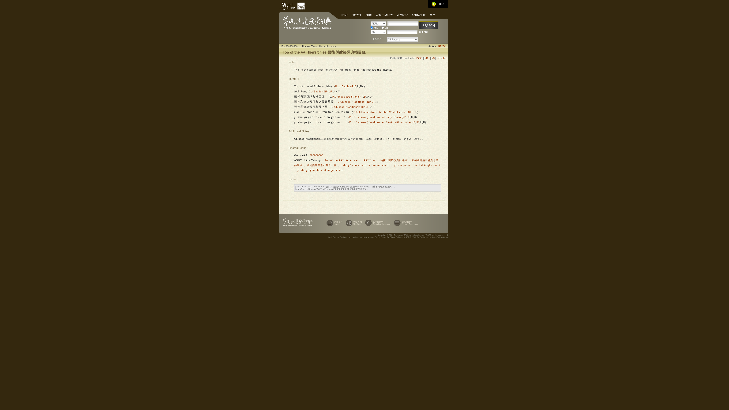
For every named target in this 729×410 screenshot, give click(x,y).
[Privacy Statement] (405, 223)
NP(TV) (442, 46)
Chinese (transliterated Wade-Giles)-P (383, 112)
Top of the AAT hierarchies (342, 160)
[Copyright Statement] (377, 223)
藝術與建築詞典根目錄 (394, 160)
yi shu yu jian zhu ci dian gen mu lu (320, 170)
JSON (419, 58)
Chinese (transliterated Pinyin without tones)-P (385, 122)
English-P (347, 86)
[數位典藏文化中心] (285, 5)
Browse (356, 15)
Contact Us (419, 15)
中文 (432, 15)
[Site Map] (353, 223)
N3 (433, 58)
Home (344, 15)
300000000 (316, 155)
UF (330, 91)
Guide (368, 15)
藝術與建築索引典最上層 (321, 165)
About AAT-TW (384, 15)
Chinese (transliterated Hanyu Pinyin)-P (381, 117)
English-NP (320, 91)
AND (376, 28)
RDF (426, 58)
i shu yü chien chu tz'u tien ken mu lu (365, 165)
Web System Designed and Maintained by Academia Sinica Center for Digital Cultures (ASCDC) (369, 237)
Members (402, 15)
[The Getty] (299, 5)
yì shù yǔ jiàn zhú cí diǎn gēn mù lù (417, 165)
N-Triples (442, 58)
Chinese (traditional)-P (349, 96)
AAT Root (370, 160)
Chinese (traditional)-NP (355, 101)
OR (386, 28)
